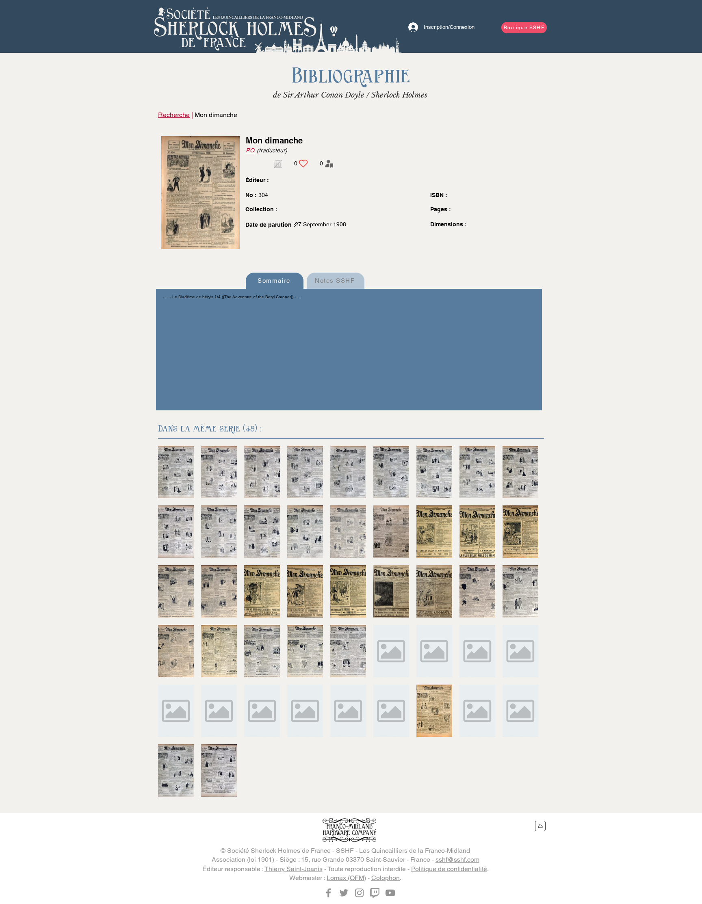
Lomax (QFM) (346, 878)
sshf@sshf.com (457, 859)
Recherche (174, 115)
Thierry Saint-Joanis (293, 869)
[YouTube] (390, 893)
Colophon (385, 878)
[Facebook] (328, 893)
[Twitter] (344, 893)
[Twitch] (375, 893)
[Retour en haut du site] (540, 826)
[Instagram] (359, 893)
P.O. (250, 150)
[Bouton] (235, 26)
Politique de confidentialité (449, 869)
